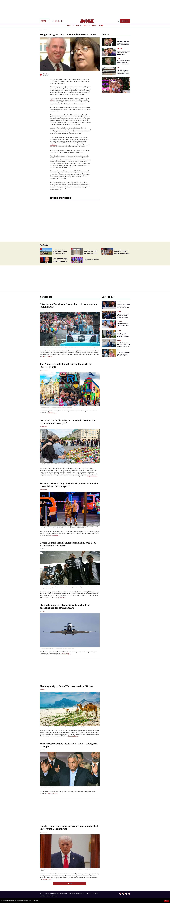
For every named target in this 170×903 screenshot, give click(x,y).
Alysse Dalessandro (44, 310)
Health (85, 25)
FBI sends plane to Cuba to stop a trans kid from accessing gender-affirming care (65, 606)
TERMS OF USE (88, 893)
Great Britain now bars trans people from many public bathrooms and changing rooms (91, 252)
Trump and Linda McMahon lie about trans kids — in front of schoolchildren (123, 335)
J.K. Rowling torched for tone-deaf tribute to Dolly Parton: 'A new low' (123, 355)
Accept (166, 900)
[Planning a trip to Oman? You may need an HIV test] (70, 708)
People (118, 39)
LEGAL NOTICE (95, 893)
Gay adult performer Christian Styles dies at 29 (123, 325)
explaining (53, 145)
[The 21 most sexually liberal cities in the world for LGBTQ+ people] (70, 389)
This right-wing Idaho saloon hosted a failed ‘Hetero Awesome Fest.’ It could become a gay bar (123, 73)
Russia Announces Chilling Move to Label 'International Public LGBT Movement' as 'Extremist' (60, 260)
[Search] (118, 21)
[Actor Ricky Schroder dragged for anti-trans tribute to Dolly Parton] (109, 41)
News (77, 25)
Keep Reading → (48, 356)
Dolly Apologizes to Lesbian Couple (91, 260)
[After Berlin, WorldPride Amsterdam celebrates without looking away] (70, 329)
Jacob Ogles (43, 548)
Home (41, 30)
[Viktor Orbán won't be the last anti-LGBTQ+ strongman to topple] (70, 769)
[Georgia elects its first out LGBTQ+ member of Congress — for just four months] (109, 343)
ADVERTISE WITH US (63, 893)
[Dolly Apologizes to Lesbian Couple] (77, 259)
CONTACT (41, 893)
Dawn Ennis (42, 689)
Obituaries (119, 321)
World (45, 30)
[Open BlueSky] (56, 21)
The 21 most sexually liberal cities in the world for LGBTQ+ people (66, 365)
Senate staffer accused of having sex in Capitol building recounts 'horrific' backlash (121, 252)
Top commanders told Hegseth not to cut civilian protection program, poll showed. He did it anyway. (123, 317)
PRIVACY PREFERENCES (80, 893)
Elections (119, 340)
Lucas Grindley (46, 73)
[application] (116, 85)
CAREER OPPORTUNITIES (54, 893)
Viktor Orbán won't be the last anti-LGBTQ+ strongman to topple (68, 745)
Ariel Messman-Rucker (44, 370)
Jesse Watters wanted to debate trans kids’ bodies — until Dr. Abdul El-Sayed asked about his (123, 308)
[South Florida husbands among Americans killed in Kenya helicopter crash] (46, 251)
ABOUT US (47, 893)
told (51, 100)
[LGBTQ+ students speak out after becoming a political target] (109, 51)
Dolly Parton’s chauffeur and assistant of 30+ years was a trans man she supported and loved (123, 64)
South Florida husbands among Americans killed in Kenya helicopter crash (60, 251)
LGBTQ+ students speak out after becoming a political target (123, 52)
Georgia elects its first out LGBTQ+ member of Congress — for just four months (123, 345)
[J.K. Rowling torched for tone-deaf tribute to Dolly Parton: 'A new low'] (109, 353)
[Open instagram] (62, 21)
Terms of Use (36, 900)
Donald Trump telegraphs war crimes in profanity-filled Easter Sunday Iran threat (69, 827)
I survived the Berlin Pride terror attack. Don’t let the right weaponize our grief (67, 422)
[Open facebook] (53, 21)
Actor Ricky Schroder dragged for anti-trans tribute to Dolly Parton (123, 43)
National (119, 302)
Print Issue (119, 48)
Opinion (101, 25)
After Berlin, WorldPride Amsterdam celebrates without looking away (69, 305)
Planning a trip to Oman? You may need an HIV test (66, 686)
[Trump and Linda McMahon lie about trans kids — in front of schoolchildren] (109, 333)
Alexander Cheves (44, 426)
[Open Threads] (59, 21)
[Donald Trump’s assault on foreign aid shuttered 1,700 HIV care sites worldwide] (70, 568)
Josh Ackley (43, 749)
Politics (69, 25)
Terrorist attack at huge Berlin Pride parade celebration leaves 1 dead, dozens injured (69, 485)
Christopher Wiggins (44, 489)
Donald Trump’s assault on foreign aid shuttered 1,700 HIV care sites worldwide (68, 544)
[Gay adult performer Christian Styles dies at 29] (109, 324)
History (94, 25)
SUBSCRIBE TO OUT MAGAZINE (43, 21)
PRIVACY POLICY (72, 893)
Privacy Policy (26, 900)
